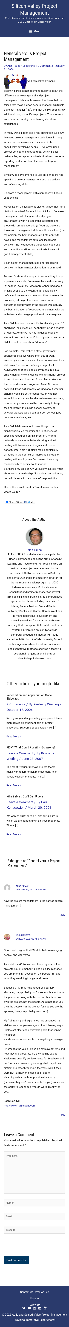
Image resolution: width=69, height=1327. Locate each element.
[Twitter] (23, 1308)
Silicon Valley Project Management (35, 9)
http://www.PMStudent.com (20, 1105)
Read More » (14, 736)
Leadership (29, 65)
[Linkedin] (39, 1308)
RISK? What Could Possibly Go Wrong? (31, 747)
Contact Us (26, 1292)
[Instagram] (34, 1308)
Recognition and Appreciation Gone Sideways (29, 696)
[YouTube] (29, 1308)
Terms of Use (41, 1292)
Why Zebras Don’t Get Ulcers (25, 796)
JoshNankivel (23, 935)
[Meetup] (45, 1308)
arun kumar (22, 886)
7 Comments (16, 704)
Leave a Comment (20, 753)
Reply (62, 914)
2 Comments (45, 65)
